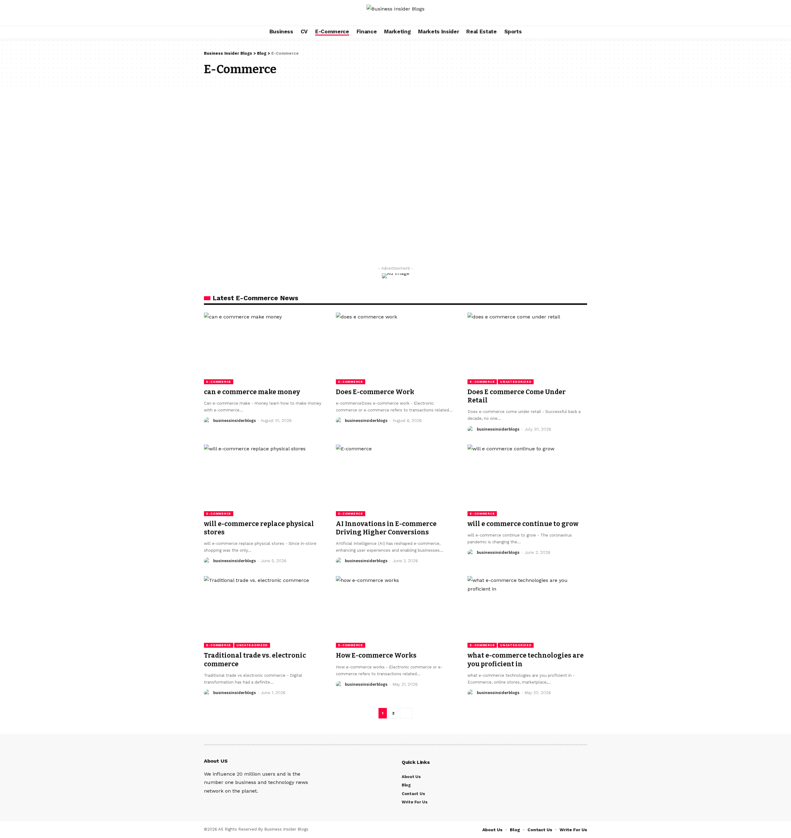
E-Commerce (218, 381)
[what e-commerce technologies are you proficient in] (527, 612)
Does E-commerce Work (375, 392)
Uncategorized (515, 381)
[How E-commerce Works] (395, 612)
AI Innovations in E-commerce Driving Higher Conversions (386, 528)
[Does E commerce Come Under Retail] (527, 348)
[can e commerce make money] (264, 348)
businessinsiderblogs (234, 420)
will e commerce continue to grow (522, 524)
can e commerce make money (252, 392)
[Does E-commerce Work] (395, 348)
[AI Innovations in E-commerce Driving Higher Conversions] (395, 480)
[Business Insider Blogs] (395, 13)
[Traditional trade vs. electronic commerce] (264, 612)
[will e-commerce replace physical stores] (264, 480)
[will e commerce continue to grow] (527, 480)
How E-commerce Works (376, 655)
